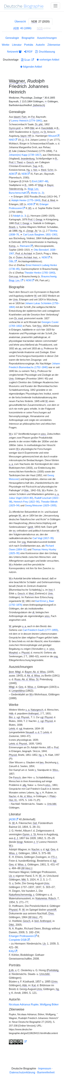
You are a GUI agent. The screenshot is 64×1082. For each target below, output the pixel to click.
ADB (11, 174)
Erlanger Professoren (21, 936)
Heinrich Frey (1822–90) (27, 501)
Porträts (28, 44)
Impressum (44, 1068)
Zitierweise (53, 44)
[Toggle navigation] (55, 5)
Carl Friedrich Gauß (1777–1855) (40, 630)
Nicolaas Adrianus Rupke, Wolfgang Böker (34, 1004)
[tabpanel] (32, 541)
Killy (11, 951)
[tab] (40, 21)
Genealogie (12, 38)
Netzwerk (13, 51)
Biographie (28, 38)
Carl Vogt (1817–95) (43, 538)
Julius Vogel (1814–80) (21, 498)
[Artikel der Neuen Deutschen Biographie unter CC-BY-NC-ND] (18, 1041)
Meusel (52, 136)
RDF (29, 51)
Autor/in (40, 44)
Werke (5, 44)
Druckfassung (46, 51)
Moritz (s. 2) (37, 193)
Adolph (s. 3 (19, 215)
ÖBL (11, 261)
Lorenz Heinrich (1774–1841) (26, 120)
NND (11, 139)
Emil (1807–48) (40, 181)
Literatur (16, 44)
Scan (27, 59)
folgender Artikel (32, 66)
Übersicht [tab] (20, 21)
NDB (24, 174)
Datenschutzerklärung (22, 1072)
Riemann (25, 246)
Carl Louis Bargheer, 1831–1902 (40, 234)
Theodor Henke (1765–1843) (39, 272)
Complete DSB (17, 939)
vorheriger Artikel (49, 59)
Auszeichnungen (47, 38)
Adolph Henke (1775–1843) (26, 200)
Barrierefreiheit (45, 1072)
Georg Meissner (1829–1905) (40, 505)
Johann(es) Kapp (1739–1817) (25, 155)
